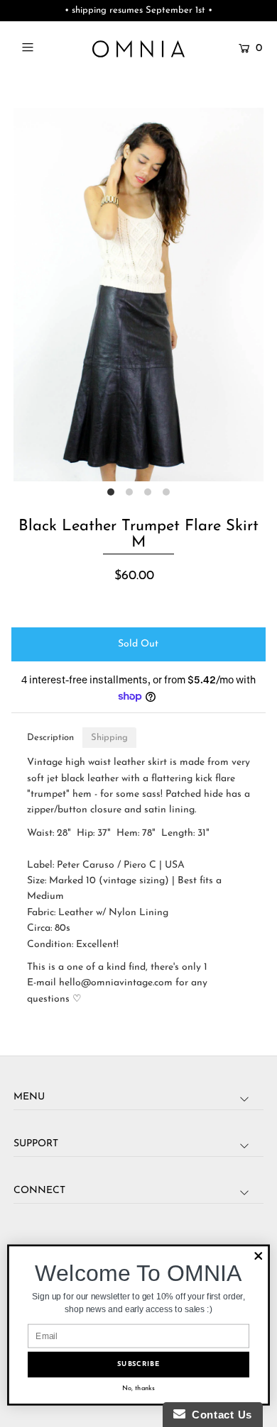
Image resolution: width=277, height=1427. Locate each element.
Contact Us (218, 1415)
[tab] (50, 737)
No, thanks (138, 1388)
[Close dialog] (258, 1256)
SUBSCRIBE (138, 1364)
